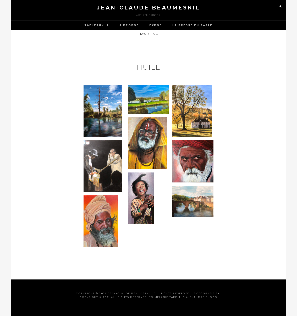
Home (143, 33)
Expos (155, 25)
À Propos (129, 25)
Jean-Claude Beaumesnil (148, 7)
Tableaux (94, 25)
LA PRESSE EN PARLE (192, 25)
